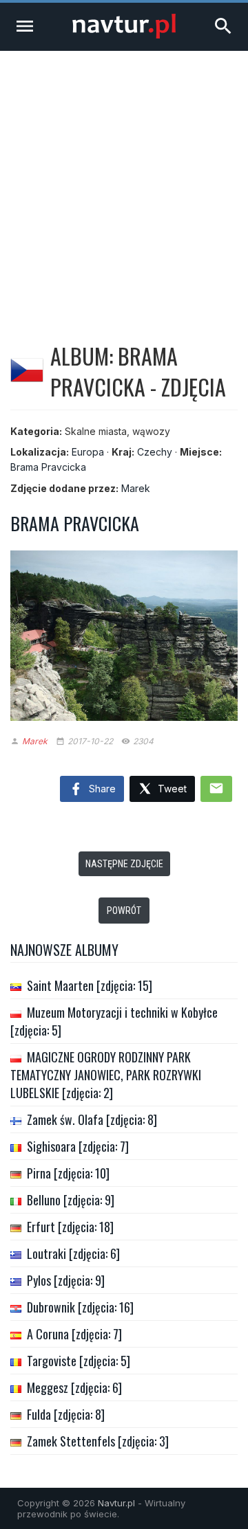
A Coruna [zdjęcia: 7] (74, 1334)
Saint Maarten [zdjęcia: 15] (89, 985)
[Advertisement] (124, 181)
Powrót (124, 910)
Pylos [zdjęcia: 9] (66, 1280)
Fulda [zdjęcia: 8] (66, 1414)
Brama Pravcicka (48, 467)
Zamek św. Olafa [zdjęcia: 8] (92, 1119)
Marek (135, 488)
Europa (88, 452)
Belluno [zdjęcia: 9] (70, 1200)
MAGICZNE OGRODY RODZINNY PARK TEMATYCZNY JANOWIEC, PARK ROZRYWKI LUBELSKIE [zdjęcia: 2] (105, 1075)
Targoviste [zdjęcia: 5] (78, 1361)
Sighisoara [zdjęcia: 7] (78, 1146)
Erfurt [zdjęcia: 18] (70, 1227)
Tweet (171, 788)
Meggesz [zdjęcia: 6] (74, 1387)
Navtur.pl (116, 1502)
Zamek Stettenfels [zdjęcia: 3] (98, 1441)
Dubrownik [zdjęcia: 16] (80, 1307)
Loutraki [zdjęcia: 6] (73, 1253)
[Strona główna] (124, 34)
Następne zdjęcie (124, 863)
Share (101, 788)
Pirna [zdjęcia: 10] (68, 1173)
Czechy (154, 452)
